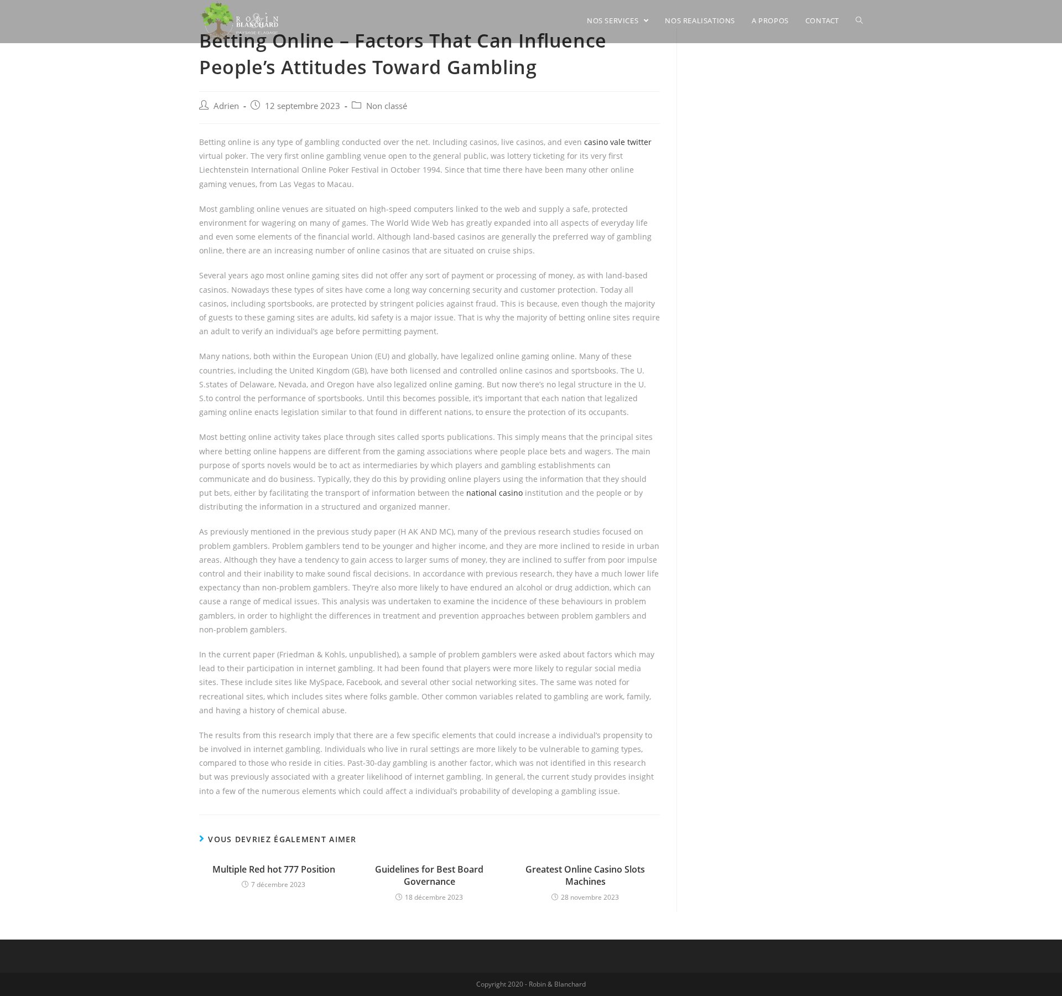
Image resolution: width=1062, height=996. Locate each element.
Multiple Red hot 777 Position (273, 869)
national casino (494, 492)
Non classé (386, 106)
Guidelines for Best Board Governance (429, 875)
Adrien (226, 106)
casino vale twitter (618, 142)
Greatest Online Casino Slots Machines (585, 875)
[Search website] (859, 20)
